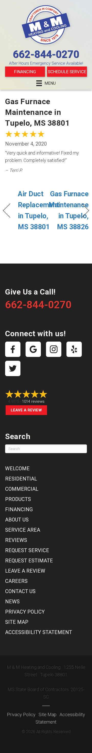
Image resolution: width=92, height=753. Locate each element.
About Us (17, 520)
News (12, 601)
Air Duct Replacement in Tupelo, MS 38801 (38, 210)
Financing (25, 71)
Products (18, 499)
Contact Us (20, 591)
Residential (21, 479)
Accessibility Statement (38, 632)
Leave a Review (26, 410)
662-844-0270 (46, 54)
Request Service (27, 550)
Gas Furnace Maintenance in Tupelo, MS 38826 (69, 210)
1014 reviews (33, 401)
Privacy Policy (25, 612)
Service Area (22, 530)
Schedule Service (67, 71)
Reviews (16, 540)
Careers (16, 581)
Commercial (21, 489)
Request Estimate (29, 561)
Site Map (16, 622)
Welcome (17, 468)
